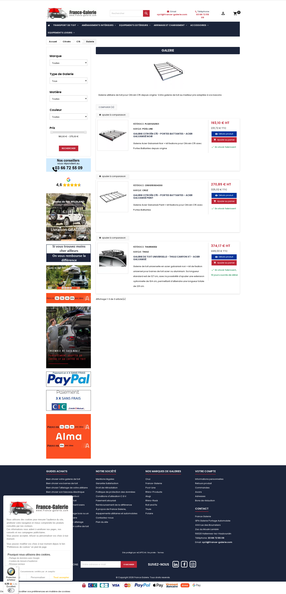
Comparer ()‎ (106, 107)
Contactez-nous (105, 517)
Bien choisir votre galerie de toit (63, 479)
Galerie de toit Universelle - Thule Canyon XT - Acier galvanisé (166, 258)
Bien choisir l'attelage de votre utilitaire (67, 487)
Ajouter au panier (224, 139)
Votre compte (205, 471)
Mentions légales (105, 479)
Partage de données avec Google (24, 558)
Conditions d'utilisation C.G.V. (111, 496)
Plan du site (102, 522)
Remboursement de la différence (114, 504)
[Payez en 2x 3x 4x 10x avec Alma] (68, 297)
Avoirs (198, 492)
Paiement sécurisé (106, 500)
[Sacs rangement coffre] (68, 337)
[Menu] (17, 568)
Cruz (147, 479)
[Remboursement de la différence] (68, 253)
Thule (148, 509)
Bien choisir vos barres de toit (62, 483)
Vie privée (151, 552)
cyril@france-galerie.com (172, 14)
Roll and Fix (151, 504)
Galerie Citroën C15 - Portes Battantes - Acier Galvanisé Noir (162, 135)
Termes (161, 552)
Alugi (148, 496)
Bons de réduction (205, 500)
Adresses (200, 496)
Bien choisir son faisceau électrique (65, 492)
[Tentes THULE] (68, 277)
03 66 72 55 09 (202, 16)
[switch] (11, 590)
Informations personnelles (209, 479)
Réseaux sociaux (17, 564)
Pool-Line (150, 487)
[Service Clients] (68, 164)
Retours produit (203, 483)
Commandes (202, 487)
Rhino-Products (153, 492)
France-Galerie (153, 483)
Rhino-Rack (151, 500)
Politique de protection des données (115, 492)
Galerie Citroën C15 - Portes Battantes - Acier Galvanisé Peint (162, 196)
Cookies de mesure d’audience (23, 561)
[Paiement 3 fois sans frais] (68, 400)
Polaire (149, 513)
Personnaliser (38, 577)
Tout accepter (61, 577)
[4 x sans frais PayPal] (68, 379)
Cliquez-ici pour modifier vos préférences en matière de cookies (35, 591)
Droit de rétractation (107, 487)
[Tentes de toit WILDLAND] (68, 216)
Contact (202, 509)
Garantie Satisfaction (107, 483)
